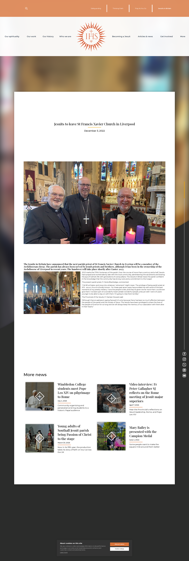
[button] (12, 36)
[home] (91, 36)
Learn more (64, 552)
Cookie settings (119, 549)
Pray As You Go (140, 8)
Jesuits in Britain (164, 8)
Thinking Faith (118, 8)
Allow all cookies (119, 544)
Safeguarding (96, 8)
